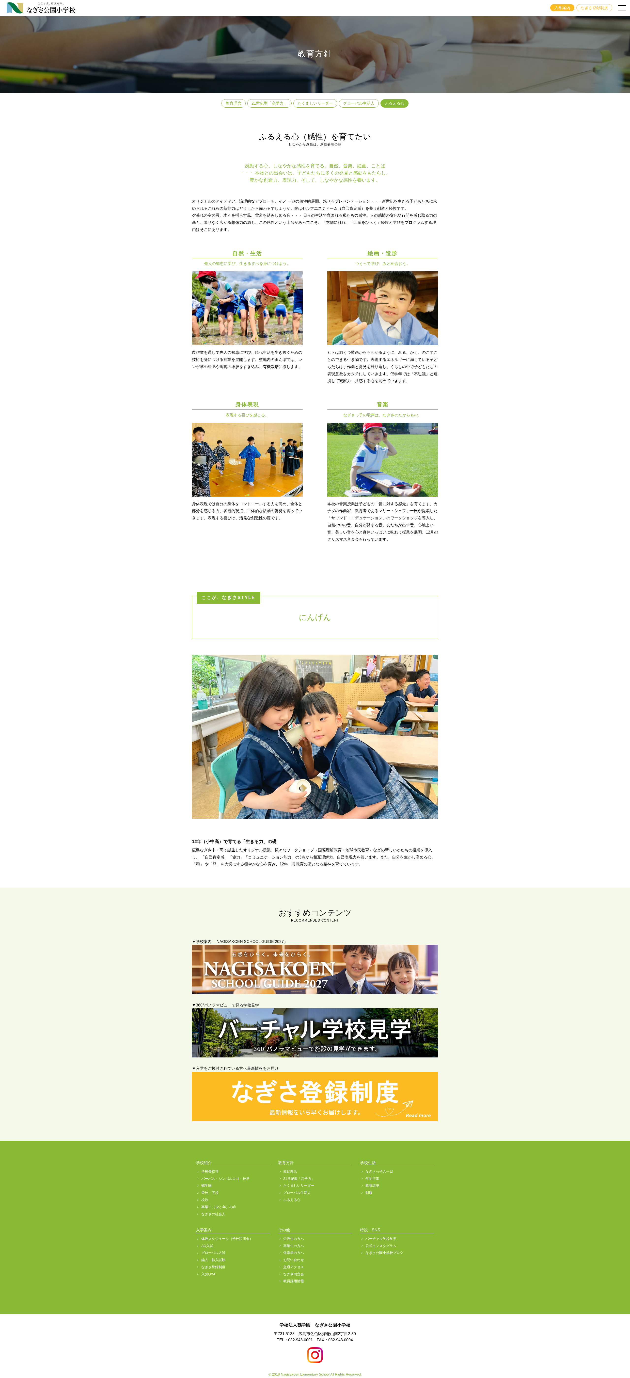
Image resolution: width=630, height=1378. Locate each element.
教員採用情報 (293, 1281)
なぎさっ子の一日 (379, 1171)
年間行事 (372, 1179)
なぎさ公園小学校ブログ (384, 1253)
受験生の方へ (293, 1239)
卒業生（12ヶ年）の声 (218, 1207)
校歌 (204, 1200)
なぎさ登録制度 (594, 8)
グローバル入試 (213, 1253)
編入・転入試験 (213, 1260)
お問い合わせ (293, 1260)
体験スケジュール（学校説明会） (227, 1239)
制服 (368, 1193)
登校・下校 (210, 1193)
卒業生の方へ (293, 1246)
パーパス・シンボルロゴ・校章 (225, 1179)
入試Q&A (208, 1274)
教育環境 (372, 1185)
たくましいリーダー (315, 103)
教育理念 (233, 103)
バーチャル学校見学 (380, 1239)
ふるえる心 (394, 103)
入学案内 (562, 8)
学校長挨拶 (210, 1171)
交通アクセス (293, 1267)
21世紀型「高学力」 (269, 103)
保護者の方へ (293, 1253)
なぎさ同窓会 (293, 1274)
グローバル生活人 (359, 103)
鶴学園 (206, 1185)
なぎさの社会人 (213, 1214)
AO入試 (207, 1246)
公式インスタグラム (380, 1246)
